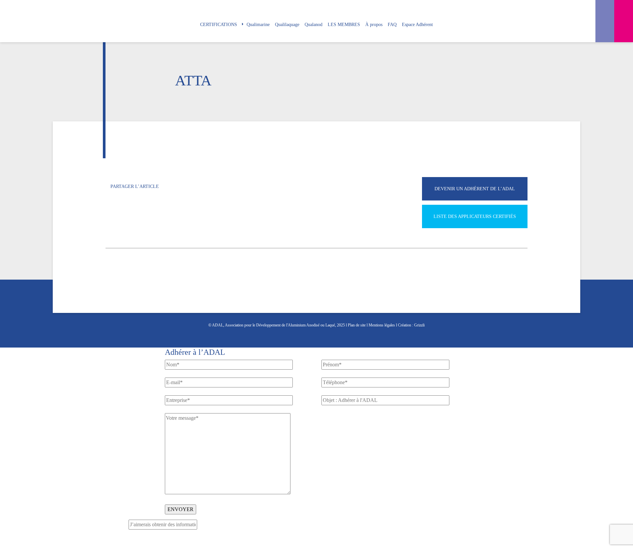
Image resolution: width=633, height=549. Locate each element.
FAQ (392, 24)
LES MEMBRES (344, 24)
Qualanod (313, 24)
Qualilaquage (287, 24)
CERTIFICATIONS (218, 24)
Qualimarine (258, 24)
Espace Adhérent (417, 24)
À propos (373, 24)
